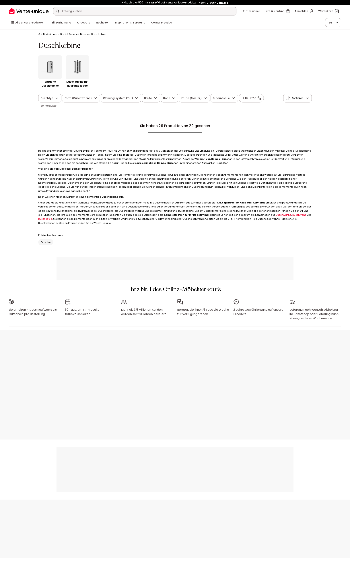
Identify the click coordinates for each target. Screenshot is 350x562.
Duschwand (299, 215)
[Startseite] (39, 34)
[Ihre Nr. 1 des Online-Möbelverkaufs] (29, 11)
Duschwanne (283, 215)
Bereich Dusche (68, 34)
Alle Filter (249, 98)
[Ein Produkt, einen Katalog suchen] (57, 11)
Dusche (84, 34)
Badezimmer (50, 34)
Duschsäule (45, 219)
